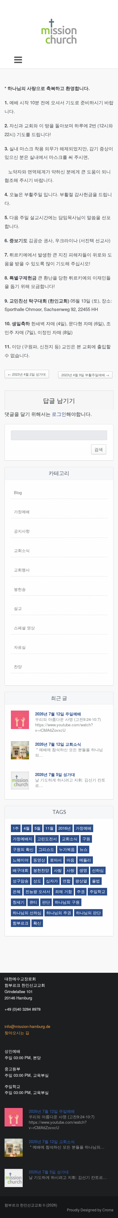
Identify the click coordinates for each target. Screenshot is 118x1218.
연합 (66, 881)
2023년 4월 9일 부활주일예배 (85, 374)
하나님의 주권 (58, 912)
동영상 (39, 860)
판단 (46, 902)
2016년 (64, 828)
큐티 (33, 902)
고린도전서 (47, 839)
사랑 (70, 870)
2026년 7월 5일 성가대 (55, 774)
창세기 (19, 902)
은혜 (17, 891)
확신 (37, 923)
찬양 (18, 666)
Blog (18, 492)
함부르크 (20, 923)
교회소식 (22, 550)
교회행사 (22, 570)
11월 (49, 828)
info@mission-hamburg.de (27, 1026)
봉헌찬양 (41, 870)
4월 (27, 828)
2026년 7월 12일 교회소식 (58, 744)
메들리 (85, 860)
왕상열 (81, 881)
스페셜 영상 (24, 628)
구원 (86, 839)
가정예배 (22, 511)
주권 (81, 891)
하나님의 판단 (88, 912)
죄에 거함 (63, 891)
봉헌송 (20, 589)
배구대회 (20, 870)
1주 (16, 828)
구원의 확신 (23, 849)
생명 (83, 870)
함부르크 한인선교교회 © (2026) (31, 1204)
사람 (58, 870)
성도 (37, 881)
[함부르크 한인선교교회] (59, 29)
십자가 (52, 881)
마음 (70, 860)
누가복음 (67, 849)
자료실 (20, 647)
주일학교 (97, 891)
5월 (37, 828)
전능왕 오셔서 (37, 891)
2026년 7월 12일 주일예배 (58, 714)
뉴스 (83, 849)
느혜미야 (20, 860)
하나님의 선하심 (27, 912)
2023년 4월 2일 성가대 (27, 374)
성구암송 (20, 881)
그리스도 (46, 849)
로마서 (56, 860)
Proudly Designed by (90, 1209)
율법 (96, 881)
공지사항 (22, 531)
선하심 (98, 870)
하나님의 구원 (67, 902)
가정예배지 (22, 839)
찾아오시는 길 (17, 1033)
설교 (18, 608)
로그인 (59, 413)
